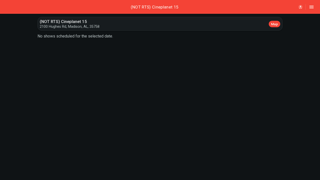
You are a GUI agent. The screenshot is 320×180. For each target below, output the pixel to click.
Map (274, 24)
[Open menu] (311, 7)
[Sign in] (300, 7)
